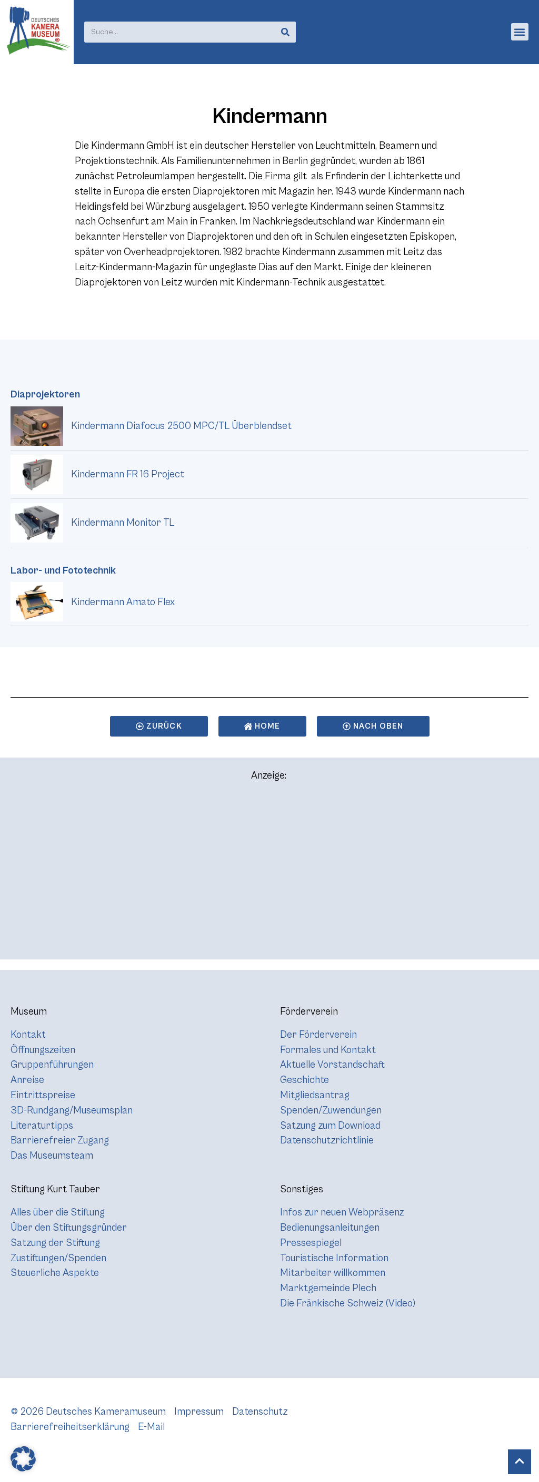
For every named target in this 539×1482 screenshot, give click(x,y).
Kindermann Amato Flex (123, 602)
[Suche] (285, 32)
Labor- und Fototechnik (63, 570)
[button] (519, 31)
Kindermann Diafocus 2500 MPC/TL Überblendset (181, 426)
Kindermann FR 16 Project (127, 474)
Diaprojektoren (45, 394)
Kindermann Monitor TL (122, 522)
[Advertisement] (269, 875)
